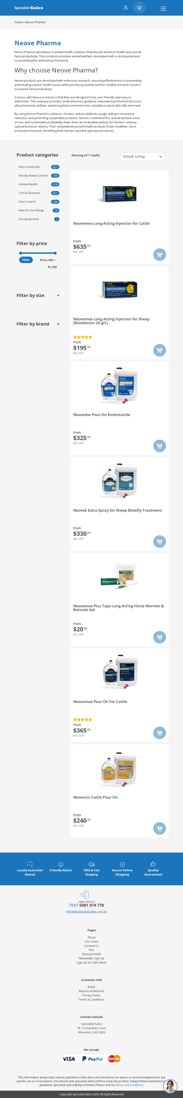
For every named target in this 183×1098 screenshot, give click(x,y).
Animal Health (28, 184)
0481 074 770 (91, 905)
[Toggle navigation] (163, 8)
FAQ (91, 950)
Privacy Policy (91, 995)
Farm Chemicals (29, 167)
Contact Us (91, 946)
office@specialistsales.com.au (86, 911)
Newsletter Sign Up (91, 958)
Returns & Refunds (91, 991)
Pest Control (27, 202)
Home (19, 22)
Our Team (91, 941)
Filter (26, 260)
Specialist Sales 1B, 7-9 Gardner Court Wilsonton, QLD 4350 (91, 1028)
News (91, 987)
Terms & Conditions (91, 999)
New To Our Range (31, 210)
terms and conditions (129, 1085)
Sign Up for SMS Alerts (92, 962)
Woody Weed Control (33, 175)
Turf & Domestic (29, 193)
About (91, 937)
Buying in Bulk (91, 954)
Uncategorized (29, 219)
